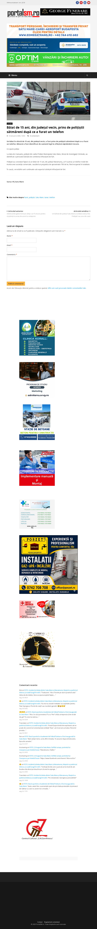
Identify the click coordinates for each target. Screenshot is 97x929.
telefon (52, 197)
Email (9, 245)
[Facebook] (77, 2)
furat (26, 197)
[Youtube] (88, 2)
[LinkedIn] (84, 2)
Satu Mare (40, 197)
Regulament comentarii (52, 922)
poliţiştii (32, 197)
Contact (39, 922)
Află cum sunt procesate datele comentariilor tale (67, 288)
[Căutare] (87, 75)
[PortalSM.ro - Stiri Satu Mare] (23, 16)
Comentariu (12, 254)
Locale (9, 124)
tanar (46, 197)
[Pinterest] (81, 2)
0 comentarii (34, 136)
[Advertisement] (50, 302)
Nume (10, 236)
